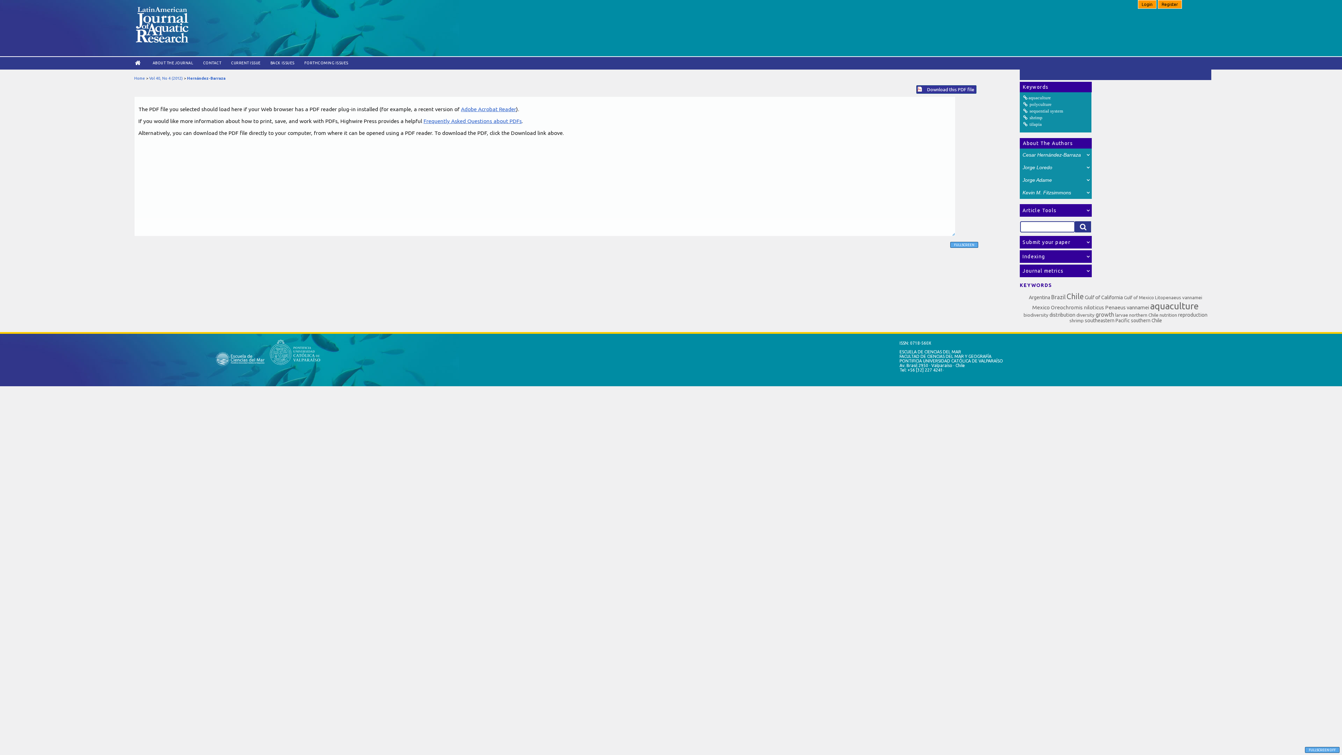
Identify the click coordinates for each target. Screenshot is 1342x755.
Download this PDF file (950, 89)
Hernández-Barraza (206, 78)
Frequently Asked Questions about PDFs (473, 121)
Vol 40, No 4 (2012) (166, 78)
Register (1170, 4)
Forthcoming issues (326, 63)
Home (139, 78)
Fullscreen (964, 245)
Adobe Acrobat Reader (488, 109)
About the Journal (173, 63)
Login (1147, 4)
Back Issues (282, 63)
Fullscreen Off (1322, 750)
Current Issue (246, 63)
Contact (212, 63)
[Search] (1083, 226)
